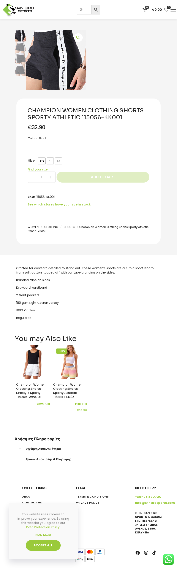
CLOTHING (51, 227)
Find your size (38, 169)
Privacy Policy (88, 503)
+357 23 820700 (148, 497)
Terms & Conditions (92, 497)
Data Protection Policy (43, 527)
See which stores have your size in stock (59, 204)
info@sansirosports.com (155, 503)
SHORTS (69, 227)
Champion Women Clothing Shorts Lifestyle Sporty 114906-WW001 (31, 391)
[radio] (41, 161)
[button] (78, 37)
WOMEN (33, 227)
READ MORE (43, 535)
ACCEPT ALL (43, 545)
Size (31, 160)
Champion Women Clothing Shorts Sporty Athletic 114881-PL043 (67, 391)
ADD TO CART (103, 177)
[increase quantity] (51, 177)
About (27, 497)
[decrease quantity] (32, 177)
